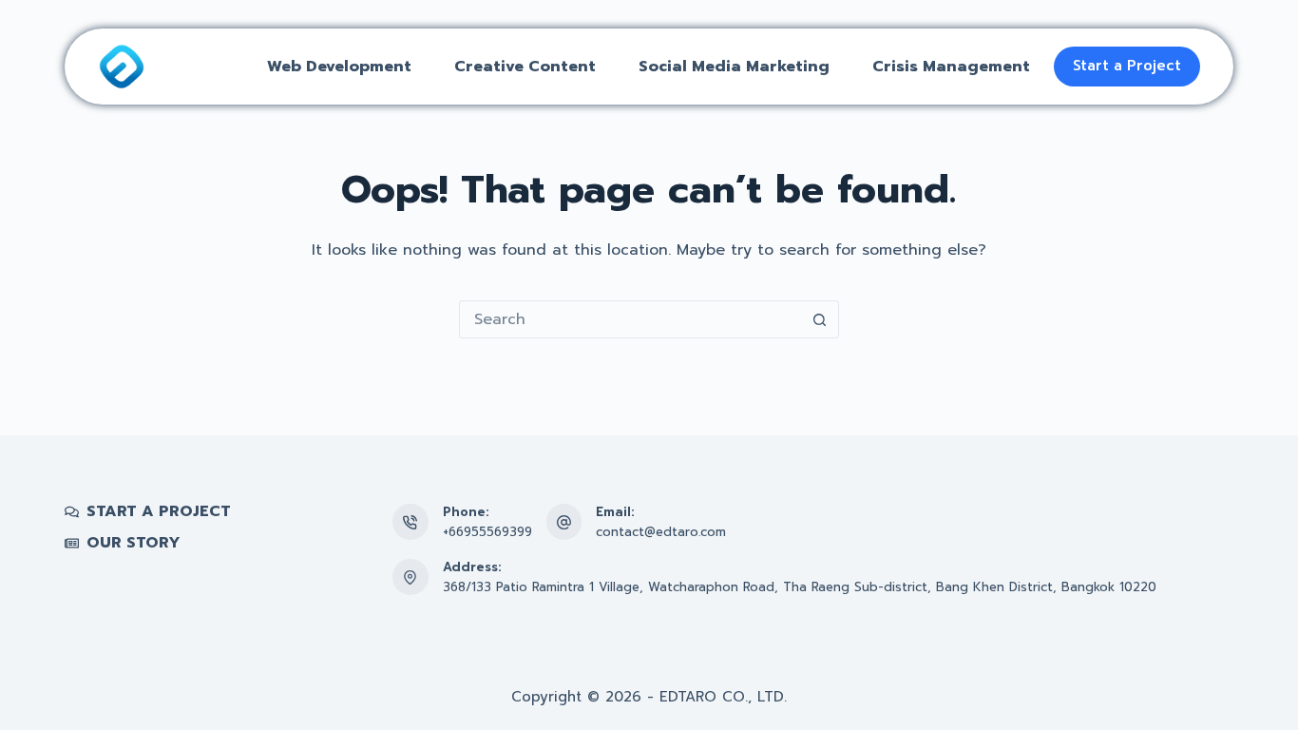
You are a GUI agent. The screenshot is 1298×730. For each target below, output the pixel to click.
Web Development (339, 66)
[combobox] (631, 319)
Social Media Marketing (734, 66)
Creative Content (525, 66)
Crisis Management (951, 66)
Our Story (133, 543)
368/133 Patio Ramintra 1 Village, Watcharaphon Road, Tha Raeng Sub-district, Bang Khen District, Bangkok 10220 (799, 587)
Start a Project (1127, 65)
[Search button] (820, 319)
